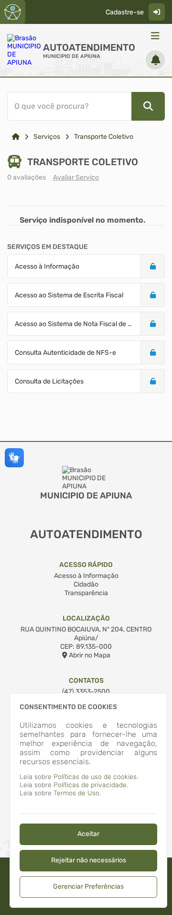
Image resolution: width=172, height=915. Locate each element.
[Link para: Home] (16, 137)
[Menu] (155, 36)
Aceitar (88, 834)
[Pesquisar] (148, 106)
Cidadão (86, 584)
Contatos (86, 681)
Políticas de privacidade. (91, 785)
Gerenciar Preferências (88, 886)
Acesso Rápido (86, 565)
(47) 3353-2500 (86, 692)
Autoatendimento (89, 47)
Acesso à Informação (86, 576)
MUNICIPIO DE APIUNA (71, 56)
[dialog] (88, 800)
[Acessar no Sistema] (157, 12)
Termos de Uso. (77, 793)
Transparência (86, 593)
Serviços (46, 137)
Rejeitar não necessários (88, 860)
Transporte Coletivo (103, 137)
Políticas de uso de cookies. (96, 777)
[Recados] (155, 59)
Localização (86, 618)
